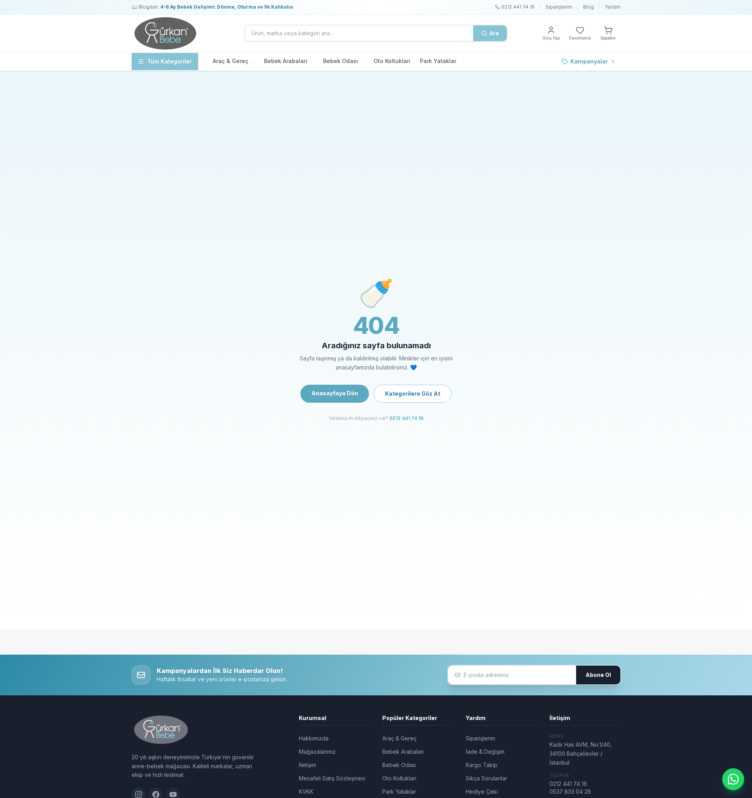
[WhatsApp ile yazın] (733, 779)
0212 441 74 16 (406, 418)
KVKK (306, 791)
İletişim (307, 765)
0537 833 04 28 (570, 791)
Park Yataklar (438, 61)
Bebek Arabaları (285, 61)
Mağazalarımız (317, 751)
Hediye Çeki (482, 791)
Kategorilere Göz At (412, 393)
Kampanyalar (589, 61)
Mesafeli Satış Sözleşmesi (332, 778)
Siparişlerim (559, 7)
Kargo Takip (481, 765)
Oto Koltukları (392, 61)
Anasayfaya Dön (334, 393)
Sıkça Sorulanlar (486, 778)
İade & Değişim (485, 751)
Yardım (612, 7)
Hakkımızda (314, 738)
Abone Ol (598, 674)
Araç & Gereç (230, 61)
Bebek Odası (340, 61)
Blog (588, 7)
